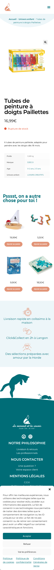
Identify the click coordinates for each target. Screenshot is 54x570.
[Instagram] (30, 437)
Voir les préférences (27, 552)
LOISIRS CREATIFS (35, 175)
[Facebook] (24, 437)
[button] (49, 489)
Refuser (27, 544)
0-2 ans (30, 169)
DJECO (30, 162)
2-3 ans (38, 169)
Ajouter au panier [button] (13, 244)
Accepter (27, 536)
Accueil (12, 19)
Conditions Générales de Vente (40, 562)
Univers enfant (26, 19)
